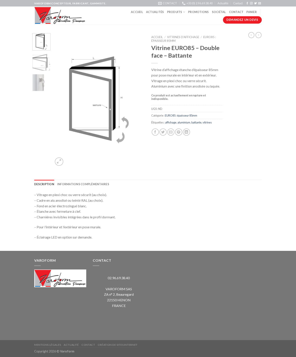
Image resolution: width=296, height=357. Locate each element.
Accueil (137, 12)
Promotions (198, 12)
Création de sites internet (118, 344)
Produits (174, 12)
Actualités (155, 12)
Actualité (223, 3)
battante (196, 122)
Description (44, 184)
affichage (170, 122)
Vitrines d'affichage (183, 37)
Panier (251, 12)
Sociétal (219, 12)
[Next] (137, 100)
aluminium (183, 122)
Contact (238, 3)
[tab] (44, 184)
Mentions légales (47, 344)
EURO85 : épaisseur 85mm (181, 115)
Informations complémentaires (83, 184)
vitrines (207, 122)
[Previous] (61, 100)
